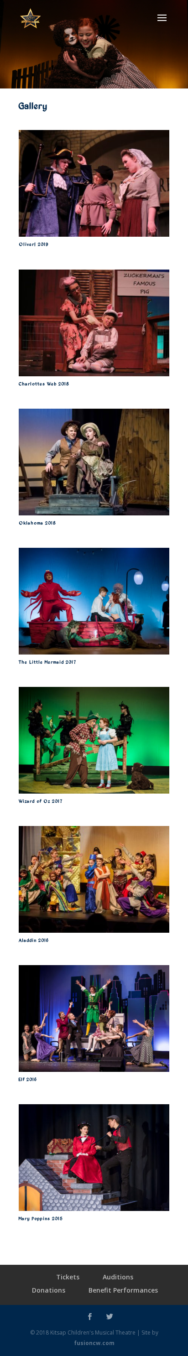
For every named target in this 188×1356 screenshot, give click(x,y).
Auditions (118, 1277)
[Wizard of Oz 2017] (94, 740)
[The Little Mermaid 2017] (94, 601)
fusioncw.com (94, 1343)
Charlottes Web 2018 (44, 383)
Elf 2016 (28, 1079)
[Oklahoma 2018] (94, 462)
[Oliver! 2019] (94, 183)
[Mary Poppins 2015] (94, 1157)
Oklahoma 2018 (37, 522)
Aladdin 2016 (34, 940)
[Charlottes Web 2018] (94, 323)
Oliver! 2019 (33, 244)
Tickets (67, 1277)
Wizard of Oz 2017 (41, 801)
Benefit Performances (123, 1290)
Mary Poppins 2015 (41, 1218)
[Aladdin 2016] (94, 879)
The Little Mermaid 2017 (47, 662)
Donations (48, 1290)
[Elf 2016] (94, 1018)
